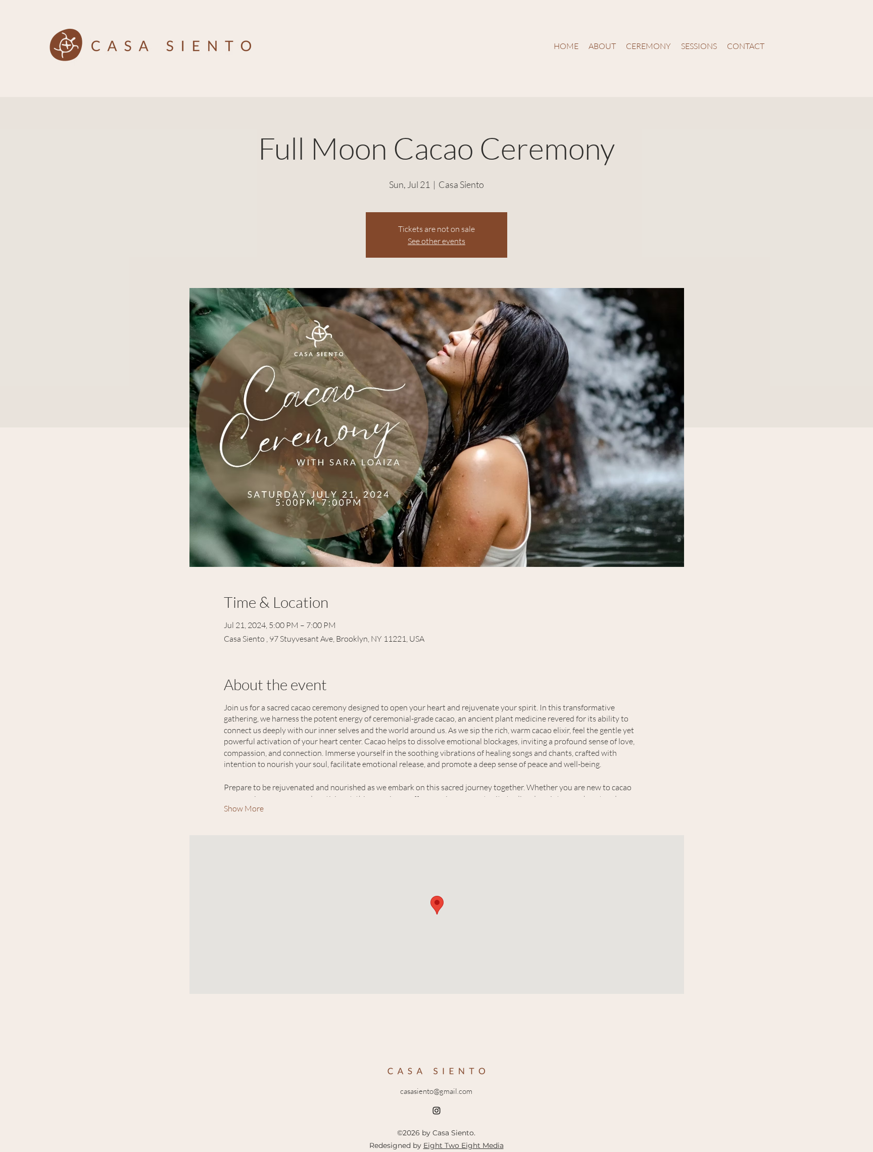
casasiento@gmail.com (436, 1091)
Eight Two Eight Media (463, 1145)
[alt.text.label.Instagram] (436, 1111)
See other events (436, 241)
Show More (244, 808)
